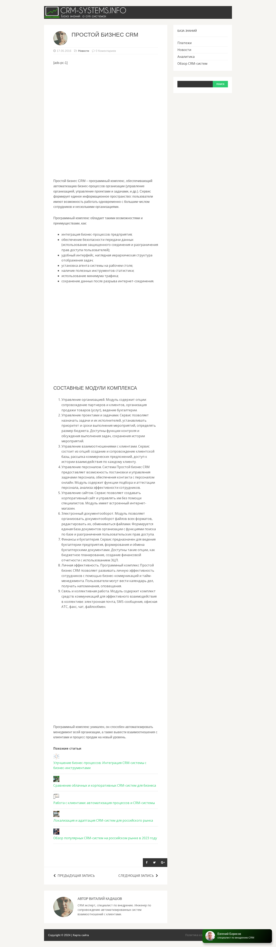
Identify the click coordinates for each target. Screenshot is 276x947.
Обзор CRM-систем (192, 63)
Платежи (184, 43)
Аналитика (186, 56)
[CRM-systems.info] (86, 16)
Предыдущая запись (76, 875)
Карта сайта (81, 935)
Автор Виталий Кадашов (100, 898)
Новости (83, 50)
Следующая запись (136, 875)
